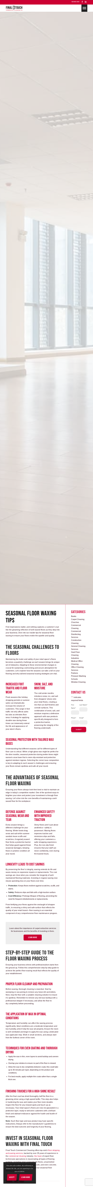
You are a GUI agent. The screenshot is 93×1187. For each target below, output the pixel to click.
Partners (74, 673)
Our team (38, 1156)
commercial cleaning (17, 1156)
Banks (73, 616)
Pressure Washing (78, 676)
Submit (79, 729)
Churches (75, 622)
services (19, 1153)
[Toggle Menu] (84, 8)
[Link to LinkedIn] (85, 1)
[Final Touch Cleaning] (14, 8)
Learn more (25, 1177)
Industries (75, 658)
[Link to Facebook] (82, 1)
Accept (12, 1177)
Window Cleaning (78, 682)
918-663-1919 (75, 1)
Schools (74, 679)
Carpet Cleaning (77, 619)
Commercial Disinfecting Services (76, 634)
